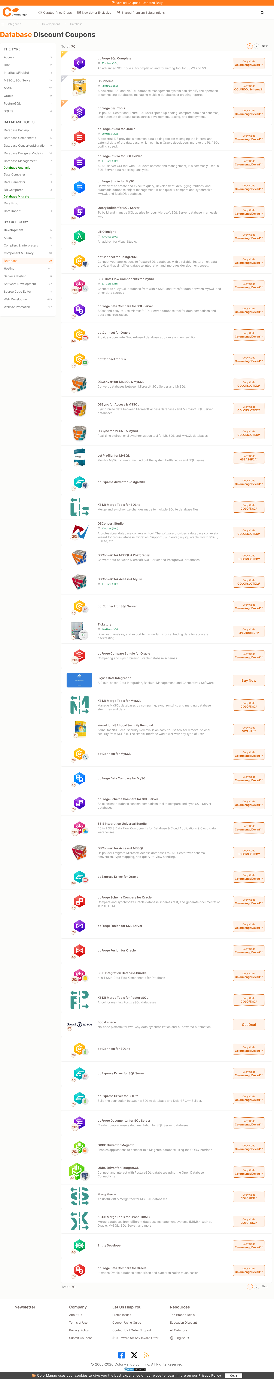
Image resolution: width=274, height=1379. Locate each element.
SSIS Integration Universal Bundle (122, 823)
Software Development (28, 284)
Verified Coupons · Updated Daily (139, 2)
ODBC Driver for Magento (116, 1145)
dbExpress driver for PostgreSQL (122, 482)
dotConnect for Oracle (114, 332)
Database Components (28, 138)
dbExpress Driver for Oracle (118, 876)
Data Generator (28, 182)
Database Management (28, 161)
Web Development (28, 299)
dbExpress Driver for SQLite (118, 1096)
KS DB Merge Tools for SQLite (119, 504)
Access (28, 57)
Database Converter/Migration (28, 145)
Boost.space (107, 1022)
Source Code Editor (28, 291)
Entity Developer (110, 1245)
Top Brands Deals (182, 1315)
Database (76, 24)
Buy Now (248, 680)
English (180, 1338)
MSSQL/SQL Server (28, 80)
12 (50, 88)
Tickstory (105, 624)
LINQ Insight (107, 231)
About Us (75, 1315)
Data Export (28, 203)
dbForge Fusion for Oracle (117, 950)
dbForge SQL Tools (111, 108)
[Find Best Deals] (263, 12)
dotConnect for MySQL (114, 753)
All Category (178, 1330)
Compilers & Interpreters (28, 245)
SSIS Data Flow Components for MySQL (126, 279)
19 (50, 80)
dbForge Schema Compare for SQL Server (128, 799)
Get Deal (249, 1024)
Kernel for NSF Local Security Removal (125, 725)
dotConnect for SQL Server (117, 606)
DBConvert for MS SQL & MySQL (121, 381)
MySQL (28, 88)
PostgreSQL (28, 103)
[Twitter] (135, 1356)
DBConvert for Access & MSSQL (121, 848)
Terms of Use (78, 1322)
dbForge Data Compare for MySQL (122, 778)
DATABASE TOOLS (19, 122)
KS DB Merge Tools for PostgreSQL (123, 997)
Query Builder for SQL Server (119, 207)
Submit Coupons (80, 1338)
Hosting (28, 268)
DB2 (28, 65)
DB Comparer (28, 190)
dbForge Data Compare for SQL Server (125, 306)
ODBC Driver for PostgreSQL (118, 1168)
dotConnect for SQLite (114, 1048)
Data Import (28, 211)
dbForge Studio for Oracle (116, 129)
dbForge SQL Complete (114, 58)
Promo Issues (121, 1315)
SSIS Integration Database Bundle (122, 973)
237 (50, 306)
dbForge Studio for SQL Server (120, 156)
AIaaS (28, 237)
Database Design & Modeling (28, 153)
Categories (14, 24)
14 (50, 153)
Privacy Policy (209, 1375)
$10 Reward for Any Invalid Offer (135, 1338)
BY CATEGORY (16, 222)
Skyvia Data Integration (114, 678)
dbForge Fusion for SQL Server (120, 926)
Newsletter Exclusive (96, 12)
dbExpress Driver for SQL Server (121, 1073)
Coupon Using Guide (126, 1322)
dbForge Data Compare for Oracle (122, 1268)
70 (50, 260)
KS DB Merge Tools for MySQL (119, 700)
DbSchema (105, 81)
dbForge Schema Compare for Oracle (125, 897)
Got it (233, 1375)
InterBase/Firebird (28, 72)
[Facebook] (122, 1356)
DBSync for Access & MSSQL (118, 404)
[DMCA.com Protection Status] (137, 1370)
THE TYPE (12, 49)
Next (265, 45)
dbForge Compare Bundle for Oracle (124, 653)
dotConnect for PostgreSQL (118, 257)
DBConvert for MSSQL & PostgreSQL (124, 555)
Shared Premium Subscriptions (143, 12)
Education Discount (183, 1322)
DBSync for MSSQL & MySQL (118, 431)
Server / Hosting (28, 276)
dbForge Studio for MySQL (117, 181)
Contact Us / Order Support (131, 1330)
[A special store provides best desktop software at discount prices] (14, 12)
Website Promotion (28, 307)
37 (50, 283)
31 (50, 253)
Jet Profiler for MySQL (114, 455)
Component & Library (28, 253)
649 (49, 299)
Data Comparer (28, 174)
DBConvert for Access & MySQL (120, 579)
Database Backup (28, 130)
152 (50, 268)
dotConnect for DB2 (112, 359)
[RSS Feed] (147, 1356)
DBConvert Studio (111, 523)
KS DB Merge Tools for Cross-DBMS (124, 1217)
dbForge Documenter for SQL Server (124, 1120)
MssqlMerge (107, 1194)
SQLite (28, 111)
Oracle (28, 95)
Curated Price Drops (57, 12)
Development (51, 24)
